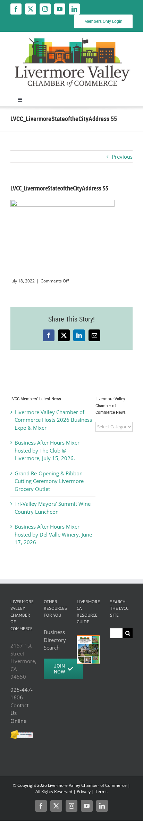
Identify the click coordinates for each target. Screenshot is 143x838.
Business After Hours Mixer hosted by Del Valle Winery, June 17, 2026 (53, 534)
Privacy (84, 791)
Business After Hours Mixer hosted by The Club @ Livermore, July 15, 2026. (47, 450)
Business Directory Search (55, 639)
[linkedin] (74, 9)
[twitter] (30, 9)
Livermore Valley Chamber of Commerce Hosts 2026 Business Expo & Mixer (53, 420)
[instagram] (45, 9)
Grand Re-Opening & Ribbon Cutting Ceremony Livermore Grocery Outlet (49, 481)
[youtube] (59, 9)
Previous (122, 156)
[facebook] (16, 9)
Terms (101, 791)
